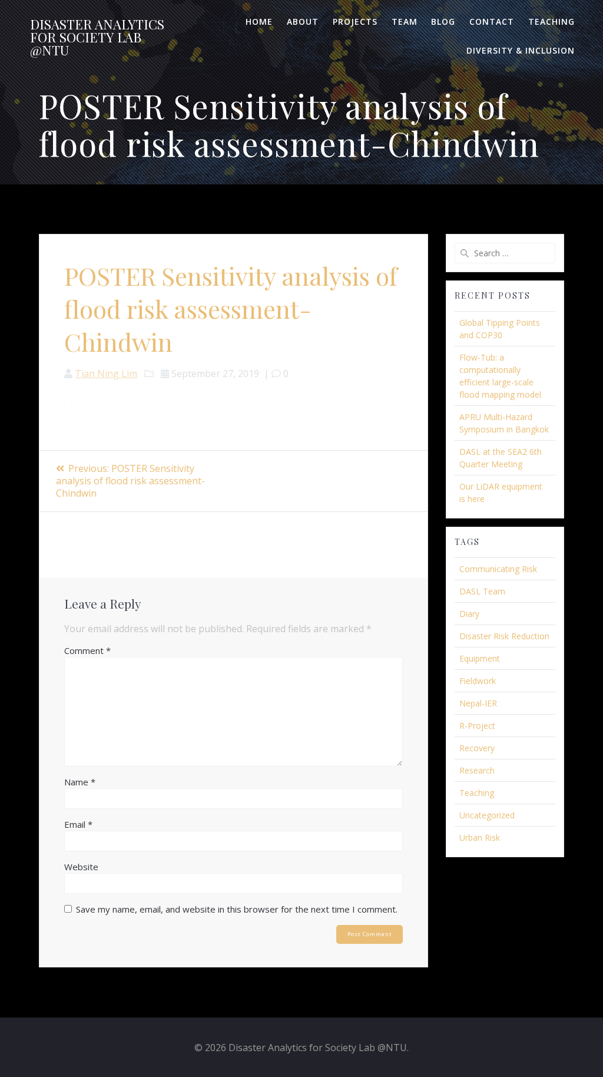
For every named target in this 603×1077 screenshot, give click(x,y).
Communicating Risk (498, 568)
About (303, 21)
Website (81, 867)
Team (405, 21)
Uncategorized (487, 815)
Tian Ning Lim (106, 373)
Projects (355, 21)
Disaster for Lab (97, 37)
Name (79, 782)
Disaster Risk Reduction (504, 636)
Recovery (477, 748)
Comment (87, 650)
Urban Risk (479, 837)
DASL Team (482, 591)
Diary (469, 613)
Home (259, 21)
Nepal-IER (478, 703)
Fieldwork (477, 680)
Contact (491, 21)
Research (477, 770)
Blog (443, 21)
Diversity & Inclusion (520, 50)
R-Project (477, 725)
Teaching (551, 21)
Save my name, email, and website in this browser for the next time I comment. (236, 909)
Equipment (479, 658)
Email (78, 824)
